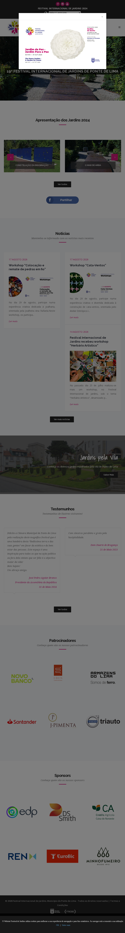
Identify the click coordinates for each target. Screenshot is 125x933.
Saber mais (66, 925)
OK (57, 925)
